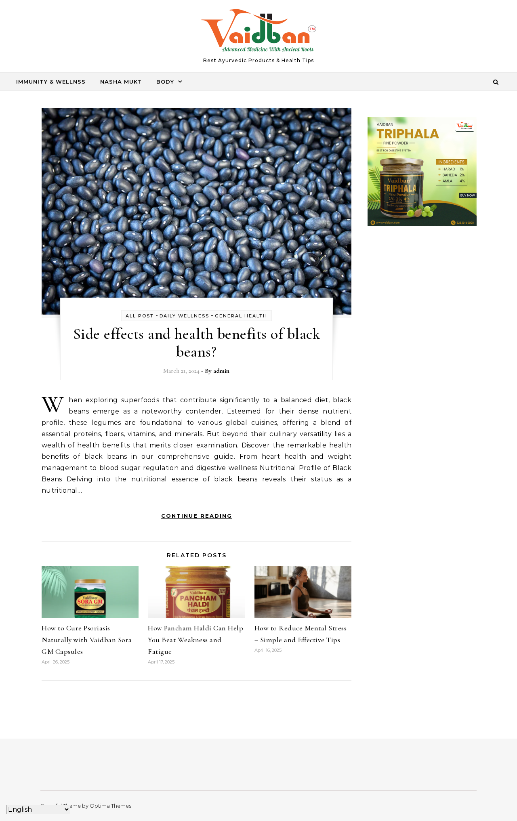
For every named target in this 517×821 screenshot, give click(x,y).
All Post (140, 316)
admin (221, 371)
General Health (241, 316)
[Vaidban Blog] (258, 32)
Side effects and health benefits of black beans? (196, 343)
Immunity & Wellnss (51, 81)
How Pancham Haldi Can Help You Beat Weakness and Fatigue (195, 640)
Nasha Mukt (121, 81)
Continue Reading (196, 515)
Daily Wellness (184, 316)
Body (165, 81)
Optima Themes (110, 805)
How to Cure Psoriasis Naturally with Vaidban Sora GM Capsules (87, 640)
